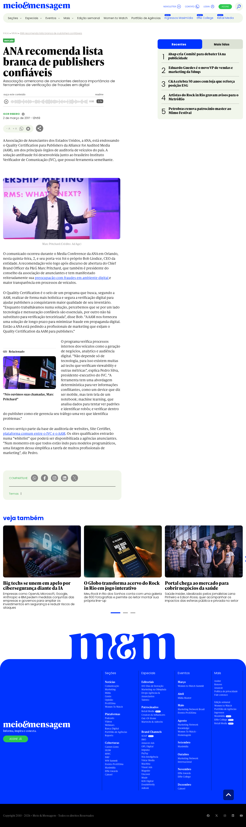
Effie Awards (111, 771)
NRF (107, 757)
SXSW (108, 750)
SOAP (144, 735)
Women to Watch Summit (191, 686)
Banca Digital (112, 728)
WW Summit (111, 760)
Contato (189, 6)
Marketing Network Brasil (191, 709)
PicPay (144, 753)
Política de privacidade (226, 691)
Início (6, 33)
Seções (13, 18)
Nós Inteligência (149, 756)
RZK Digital (147, 781)
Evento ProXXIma (114, 764)
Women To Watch (114, 706)
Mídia (15, 33)
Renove (218, 684)
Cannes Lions (112, 746)
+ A (15, 128)
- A (8, 128)
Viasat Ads (146, 767)
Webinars (109, 725)
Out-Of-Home (148, 718)
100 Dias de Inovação (152, 686)
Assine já (15, 739)
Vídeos (108, 721)
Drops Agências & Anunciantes (150, 694)
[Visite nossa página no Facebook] (208, 815)
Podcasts (109, 718)
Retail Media (225, 18)
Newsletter (169, 6)
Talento (145, 699)
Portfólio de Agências (146, 18)
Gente (108, 696)
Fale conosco (221, 694)
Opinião (109, 699)
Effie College (205, 18)
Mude (144, 777)
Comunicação (112, 686)
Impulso (145, 750)
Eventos (51, 18)
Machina (145, 763)
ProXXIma (110, 703)
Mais (67, 18)
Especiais (32, 18)
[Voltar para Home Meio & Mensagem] (36, 6)
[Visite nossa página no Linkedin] (233, 815)
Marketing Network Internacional (188, 760)
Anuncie (218, 688)
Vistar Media (148, 760)
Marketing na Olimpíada (153, 689)
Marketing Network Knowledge (188, 726)
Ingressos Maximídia (179, 18)
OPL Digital (147, 746)
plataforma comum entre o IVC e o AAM (34, 433)
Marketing (110, 689)
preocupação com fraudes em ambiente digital (72, 277)
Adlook (145, 788)
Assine (225, 6)
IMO (143, 739)
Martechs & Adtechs (152, 721)
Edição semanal (88, 18)
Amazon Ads (147, 743)
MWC (108, 753)
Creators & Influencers (153, 714)
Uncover (145, 774)
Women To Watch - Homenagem (187, 733)
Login (207, 6)
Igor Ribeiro (11, 114)
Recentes (179, 44)
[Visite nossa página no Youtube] (241, 815)
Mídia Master (184, 698)
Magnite (145, 770)
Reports (109, 735)
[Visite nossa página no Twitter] (216, 815)
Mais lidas (221, 44)
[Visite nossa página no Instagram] (225, 815)
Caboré (108, 774)
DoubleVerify (148, 784)
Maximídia (110, 767)
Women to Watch (116, 18)
